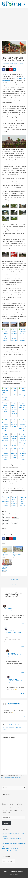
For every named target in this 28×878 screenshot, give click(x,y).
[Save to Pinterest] (11, 69)
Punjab (15, 63)
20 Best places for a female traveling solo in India (18, 554)
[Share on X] (7, 69)
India (11, 63)
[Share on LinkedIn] (14, 69)
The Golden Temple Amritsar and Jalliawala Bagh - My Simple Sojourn (13, 727)
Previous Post (14, 579)
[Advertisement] (14, 23)
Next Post (14, 584)
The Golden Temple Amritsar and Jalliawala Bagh (6, 554)
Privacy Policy (14, 874)
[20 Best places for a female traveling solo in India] (18, 549)
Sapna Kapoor (10, 630)
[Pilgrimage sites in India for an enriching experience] (7, 562)
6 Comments (5, 63)
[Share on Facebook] (3, 69)
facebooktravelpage (14, 703)
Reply (23, 623)
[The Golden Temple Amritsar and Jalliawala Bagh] (7, 549)
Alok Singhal (8, 608)
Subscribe (6, 823)
